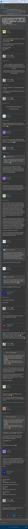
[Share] (25, 27)
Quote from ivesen (10, 156)
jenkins (19, 9)
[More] (24, 36)
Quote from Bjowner (10, 276)
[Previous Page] (7, 515)
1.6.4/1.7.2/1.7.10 (7, 12)
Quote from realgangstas (11, 352)
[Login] (23, 1)
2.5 (11, 11)
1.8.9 (13, 12)
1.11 (21, 12)
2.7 (16, 11)
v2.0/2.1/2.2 (5, 11)
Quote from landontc (10, 249)
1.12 (24, 12)
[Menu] (26, 1)
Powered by (14, 527)
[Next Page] (20, 515)
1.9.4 (15, 12)
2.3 (9, 11)
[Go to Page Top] (25, 527)
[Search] (19, 1)
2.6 (13, 11)
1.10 (18, 12)
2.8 (18, 11)
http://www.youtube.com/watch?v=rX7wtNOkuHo (13, 402)
